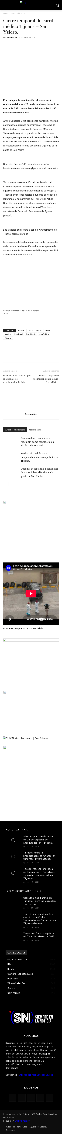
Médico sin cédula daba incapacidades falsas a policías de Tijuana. (40, 457)
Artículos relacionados (15, 430)
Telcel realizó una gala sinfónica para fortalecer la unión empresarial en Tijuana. (39, 873)
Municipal (18, 334)
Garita (47, 330)
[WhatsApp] (21, 45)
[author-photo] (31, 409)
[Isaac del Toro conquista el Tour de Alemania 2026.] (13, 937)
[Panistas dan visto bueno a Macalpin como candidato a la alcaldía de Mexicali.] (11, 441)
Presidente (31, 334)
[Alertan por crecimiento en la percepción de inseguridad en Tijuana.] (13, 840)
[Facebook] (6, 45)
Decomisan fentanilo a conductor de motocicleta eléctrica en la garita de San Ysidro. (39, 472)
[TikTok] (31, 1098)
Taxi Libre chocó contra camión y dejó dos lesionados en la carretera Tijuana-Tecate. (39, 918)
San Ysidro (44, 334)
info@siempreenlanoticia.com (35, 1074)
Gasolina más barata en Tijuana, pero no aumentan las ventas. (39, 900)
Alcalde (21, 330)
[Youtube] (49, 1098)
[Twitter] (13, 45)
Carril (30, 330)
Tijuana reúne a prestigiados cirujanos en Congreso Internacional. (39, 855)
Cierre (38, 330)
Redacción (12, 37)
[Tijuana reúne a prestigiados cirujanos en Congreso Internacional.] (13, 856)
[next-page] (10, 484)
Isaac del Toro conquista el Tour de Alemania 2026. (39, 935)
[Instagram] (22, 1098)
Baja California (18, 13)
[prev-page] (5, 484)
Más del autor (35, 430)
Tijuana (8, 338)
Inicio (5, 13)
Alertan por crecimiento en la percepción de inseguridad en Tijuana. (38, 839)
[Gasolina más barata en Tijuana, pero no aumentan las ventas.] (13, 901)
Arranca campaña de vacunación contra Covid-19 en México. (46, 378)
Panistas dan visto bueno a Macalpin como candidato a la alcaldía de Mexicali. (38, 442)
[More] (28, 45)
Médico (8, 334)
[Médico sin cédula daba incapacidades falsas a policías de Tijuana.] (11, 457)
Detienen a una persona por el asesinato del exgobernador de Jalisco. (17, 378)
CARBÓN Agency (22, 1121)
